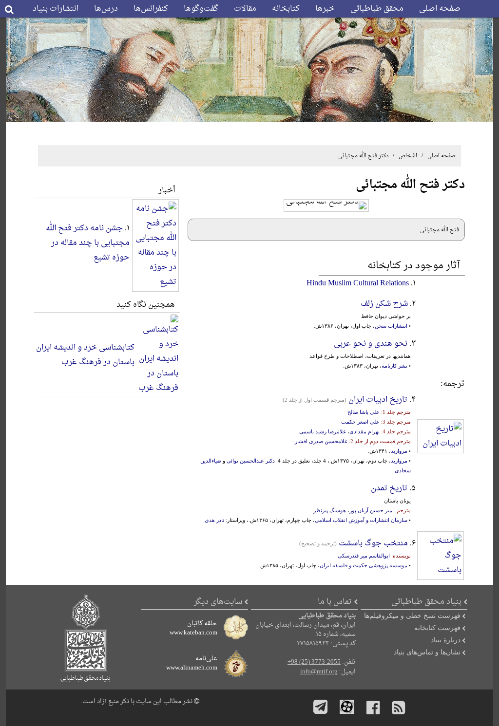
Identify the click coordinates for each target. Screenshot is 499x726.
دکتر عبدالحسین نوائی (251, 461)
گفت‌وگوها (201, 8)
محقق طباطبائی (376, 8)
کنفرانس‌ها (151, 8)
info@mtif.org (319, 672)
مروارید (399, 451)
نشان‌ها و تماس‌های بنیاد (427, 652)
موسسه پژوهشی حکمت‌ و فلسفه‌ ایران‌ (363, 565)
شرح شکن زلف (384, 304)
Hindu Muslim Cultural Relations (358, 283)
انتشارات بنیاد (55, 8)
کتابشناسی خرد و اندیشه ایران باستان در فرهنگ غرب (85, 355)
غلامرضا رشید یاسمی (322, 431)
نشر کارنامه (394, 366)
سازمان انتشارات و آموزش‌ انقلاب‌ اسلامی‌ (361, 520)
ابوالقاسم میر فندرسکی (364, 555)
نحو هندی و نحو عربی (370, 343)
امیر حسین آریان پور (371, 510)
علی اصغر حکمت (360, 422)
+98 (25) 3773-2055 (314, 662)
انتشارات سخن (391, 326)
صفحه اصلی (440, 8)
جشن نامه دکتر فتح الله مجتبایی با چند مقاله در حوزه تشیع (88, 243)
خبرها (325, 8)
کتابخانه (286, 8)
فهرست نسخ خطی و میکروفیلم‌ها (412, 615)
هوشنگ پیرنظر (329, 510)
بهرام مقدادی (364, 431)
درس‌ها (106, 8)
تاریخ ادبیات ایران (377, 399)
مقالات (245, 8)
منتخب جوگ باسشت (373, 543)
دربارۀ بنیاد (446, 640)
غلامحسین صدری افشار (321, 441)
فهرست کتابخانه (437, 628)
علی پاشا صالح (363, 412)
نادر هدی (214, 520)
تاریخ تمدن (389, 488)
